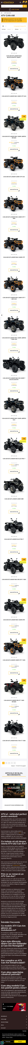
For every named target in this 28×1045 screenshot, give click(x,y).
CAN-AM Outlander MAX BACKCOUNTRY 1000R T (14, 56)
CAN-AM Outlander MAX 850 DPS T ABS (14, 579)
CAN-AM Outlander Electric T (14, 539)
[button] (24, 794)
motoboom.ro (16, 865)
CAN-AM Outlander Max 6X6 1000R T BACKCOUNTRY (14, 379)
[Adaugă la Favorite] (12, 48)
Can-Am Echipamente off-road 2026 (12, 21)
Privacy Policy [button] (9, 1037)
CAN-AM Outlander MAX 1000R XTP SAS (14, 96)
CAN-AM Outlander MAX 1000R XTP (14, 257)
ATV (20, 833)
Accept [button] (20, 1041)
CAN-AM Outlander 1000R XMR (14, 499)
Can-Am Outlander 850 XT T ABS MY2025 (14, 701)
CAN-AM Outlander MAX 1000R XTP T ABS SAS (14, 298)
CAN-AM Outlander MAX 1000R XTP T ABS (14, 217)
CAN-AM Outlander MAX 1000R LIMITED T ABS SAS (14, 338)
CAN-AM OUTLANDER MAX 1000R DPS (14, 619)
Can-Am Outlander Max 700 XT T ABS (14, 740)
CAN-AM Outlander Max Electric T (14, 458)
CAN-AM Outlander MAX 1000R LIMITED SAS (14, 419)
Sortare (4, 29)
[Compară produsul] (16, 48)
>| (14, 763)
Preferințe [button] (8, 1041)
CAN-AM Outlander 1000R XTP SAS (14, 176)
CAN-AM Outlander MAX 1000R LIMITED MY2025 (14, 137)
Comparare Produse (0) (20, 26)
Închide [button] (24, 1031)
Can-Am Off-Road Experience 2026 (14, 805)
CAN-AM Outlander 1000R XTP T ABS (14, 660)
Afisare (16, 29)
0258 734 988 (15, 9)
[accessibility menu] (2, 1042)
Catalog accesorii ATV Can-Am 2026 (12, 19)
